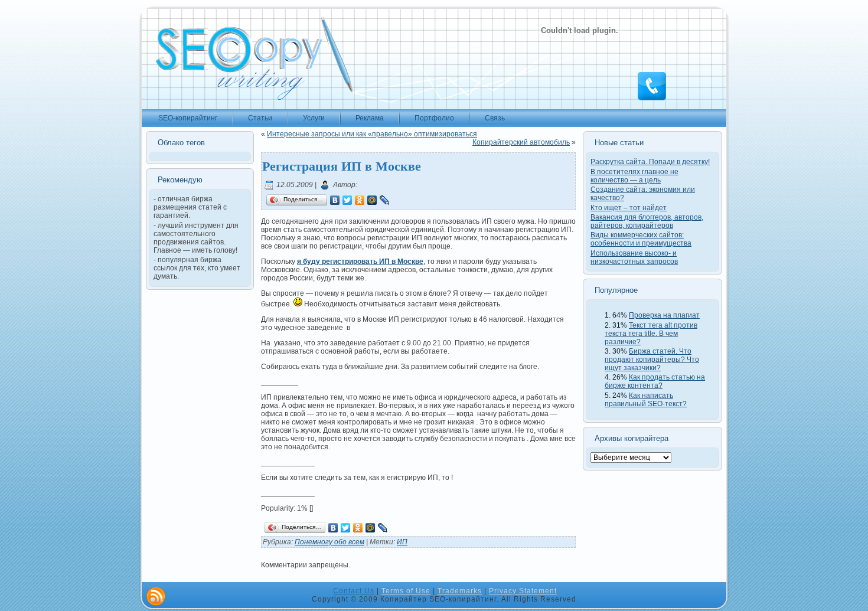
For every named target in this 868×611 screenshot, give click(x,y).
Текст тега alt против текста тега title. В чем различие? (651, 333)
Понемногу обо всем (329, 542)
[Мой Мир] (372, 200)
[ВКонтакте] (335, 200)
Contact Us (353, 591)
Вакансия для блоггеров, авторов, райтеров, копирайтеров (646, 221)
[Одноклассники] (360, 200)
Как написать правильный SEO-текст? (646, 399)
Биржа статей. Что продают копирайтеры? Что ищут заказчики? (652, 359)
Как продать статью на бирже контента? (655, 381)
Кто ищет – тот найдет (628, 208)
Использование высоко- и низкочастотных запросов (634, 257)
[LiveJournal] (384, 200)
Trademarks (460, 591)
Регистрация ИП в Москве (341, 165)
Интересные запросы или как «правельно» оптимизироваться (372, 134)
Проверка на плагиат (664, 315)
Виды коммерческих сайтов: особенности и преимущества (640, 239)
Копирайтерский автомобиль (521, 142)
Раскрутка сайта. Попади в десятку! (650, 162)
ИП (402, 542)
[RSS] (155, 596)
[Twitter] (347, 200)
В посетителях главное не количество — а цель (634, 176)
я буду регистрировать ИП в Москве (360, 261)
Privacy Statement (523, 591)
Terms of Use (405, 591)
